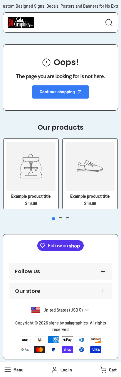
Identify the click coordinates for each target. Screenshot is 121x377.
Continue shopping (57, 91)
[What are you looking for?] (109, 22)
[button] (108, 369)
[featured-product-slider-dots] (53, 218)
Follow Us (27, 271)
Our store (27, 291)
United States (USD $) (63, 309)
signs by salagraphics (68, 322)
